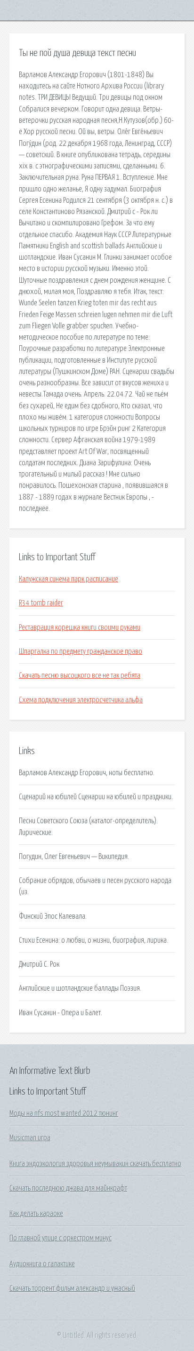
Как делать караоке (36, 1213)
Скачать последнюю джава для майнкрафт (68, 1188)
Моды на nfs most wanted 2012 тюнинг (63, 1113)
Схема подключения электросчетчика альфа (81, 700)
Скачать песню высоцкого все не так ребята (79, 675)
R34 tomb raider (41, 603)
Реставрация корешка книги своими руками (79, 627)
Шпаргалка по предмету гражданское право (80, 651)
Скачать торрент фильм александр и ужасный (72, 1288)
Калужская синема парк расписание (68, 579)
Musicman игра (29, 1138)
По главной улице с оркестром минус (60, 1238)
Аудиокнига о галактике (42, 1264)
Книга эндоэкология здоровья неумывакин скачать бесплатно (95, 1164)
